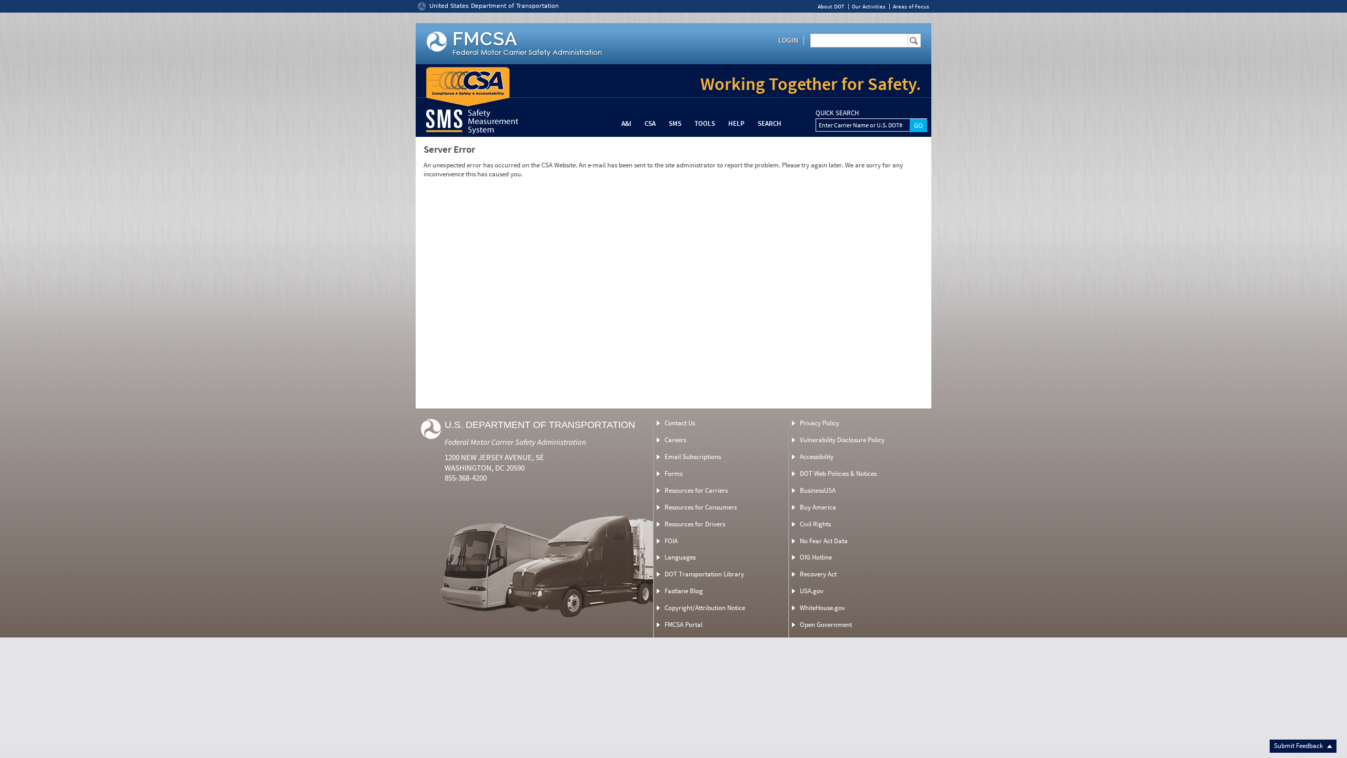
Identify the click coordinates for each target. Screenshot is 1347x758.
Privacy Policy (819, 422)
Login (788, 40)
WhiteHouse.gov (822, 607)
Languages (680, 557)
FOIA (671, 540)
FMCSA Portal (683, 624)
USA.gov (811, 590)
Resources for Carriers (696, 490)
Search (769, 123)
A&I (626, 123)
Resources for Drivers (695, 524)
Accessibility (816, 456)
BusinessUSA (818, 490)
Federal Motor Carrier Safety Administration (515, 442)
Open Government (826, 624)
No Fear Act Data (824, 540)
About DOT (831, 6)
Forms (673, 473)
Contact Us (680, 422)
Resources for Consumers (701, 507)
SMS (675, 123)
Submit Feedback (1299, 745)
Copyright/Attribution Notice (705, 607)
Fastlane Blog (684, 590)
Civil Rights (815, 524)
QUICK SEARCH (837, 113)
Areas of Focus (911, 6)
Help (736, 123)
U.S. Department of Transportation (540, 425)
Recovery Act (818, 574)
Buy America (818, 507)
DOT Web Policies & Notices (838, 473)
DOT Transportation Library (704, 574)
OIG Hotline (816, 557)
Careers (675, 439)
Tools (705, 123)
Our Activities (869, 6)
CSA (650, 123)
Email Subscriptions (693, 456)
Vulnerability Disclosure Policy (842, 439)
